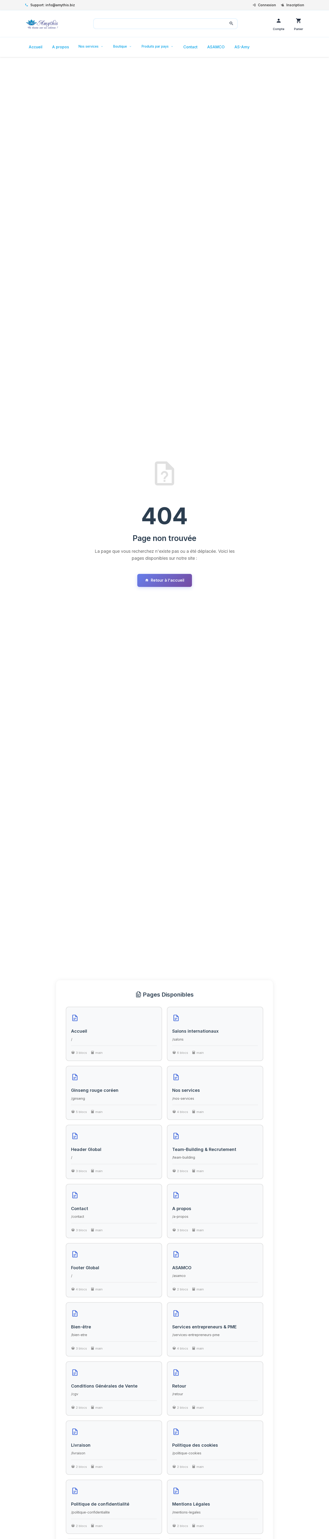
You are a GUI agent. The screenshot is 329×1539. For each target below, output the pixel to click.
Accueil (35, 46)
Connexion (266, 5)
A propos (60, 46)
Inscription (294, 5)
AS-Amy (242, 46)
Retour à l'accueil (167, 580)
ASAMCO (216, 46)
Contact (190, 46)
